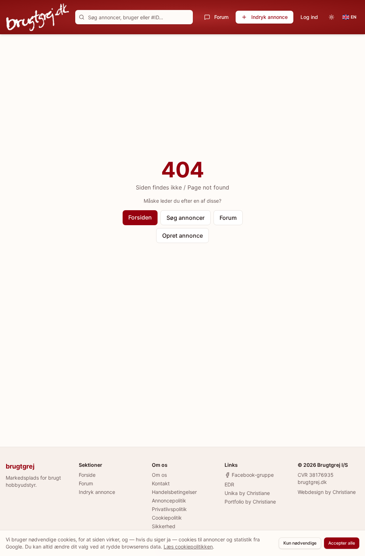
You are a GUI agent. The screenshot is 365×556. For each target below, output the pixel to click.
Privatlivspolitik (169, 509)
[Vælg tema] (331, 17)
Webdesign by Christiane (327, 492)
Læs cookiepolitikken (188, 547)
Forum (221, 17)
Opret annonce (182, 235)
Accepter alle (341, 543)
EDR (229, 484)
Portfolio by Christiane (250, 502)
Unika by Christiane (247, 493)
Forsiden (140, 217)
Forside (87, 475)
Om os (159, 475)
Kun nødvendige (300, 543)
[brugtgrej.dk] (38, 17)
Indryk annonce (269, 17)
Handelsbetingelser (174, 492)
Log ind (309, 17)
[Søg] (81, 17)
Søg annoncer (185, 217)
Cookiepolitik (167, 518)
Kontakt (161, 483)
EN (353, 17)
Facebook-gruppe (253, 475)
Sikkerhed (163, 526)
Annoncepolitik (169, 500)
